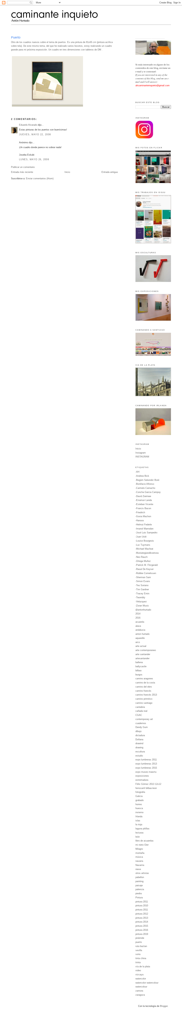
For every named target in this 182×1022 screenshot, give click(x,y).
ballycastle (140, 666)
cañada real (141, 711)
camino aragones (144, 678)
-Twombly (140, 597)
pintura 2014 (141, 921)
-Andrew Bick (142, 476)
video (138, 970)
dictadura (140, 735)
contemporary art (144, 719)
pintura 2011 (141, 901)
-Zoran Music (142, 605)
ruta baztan (141, 946)
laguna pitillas (142, 828)
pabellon (139, 877)
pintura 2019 (141, 934)
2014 (137, 613)
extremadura (141, 780)
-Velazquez (141, 601)
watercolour (141, 986)
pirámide (139, 938)
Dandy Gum (141, 727)
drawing (139, 747)
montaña (139, 853)
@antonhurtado (143, 609)
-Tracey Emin (142, 593)
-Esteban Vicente (144, 504)
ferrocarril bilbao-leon (146, 788)
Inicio (67, 172)
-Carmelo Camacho (145, 488)
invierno (139, 812)
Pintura (139, 897)
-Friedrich (140, 512)
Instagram (140, 452)
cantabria (140, 707)
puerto (138, 942)
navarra (139, 861)
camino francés (143, 690)
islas (137, 820)
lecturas (139, 832)
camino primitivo (143, 698)
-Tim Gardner (142, 589)
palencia (139, 889)
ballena (139, 662)
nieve (138, 869)
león (137, 836)
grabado (139, 800)
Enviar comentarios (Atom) (39, 178)
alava (138, 626)
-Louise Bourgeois (144, 540)
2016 (137, 617)
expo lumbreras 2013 (146, 763)
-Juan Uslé (140, 536)
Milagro (139, 849)
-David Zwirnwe (143, 496)
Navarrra (139, 865)
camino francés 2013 (146, 694)
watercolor (140, 978)
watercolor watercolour (146, 982)
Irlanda (138, 816)
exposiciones (142, 775)
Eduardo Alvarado (28, 124)
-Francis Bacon (143, 508)
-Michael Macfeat (144, 548)
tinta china (140, 958)
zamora (139, 990)
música (139, 857)
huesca (139, 808)
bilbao (138, 670)
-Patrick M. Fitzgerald (146, 565)
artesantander (142, 658)
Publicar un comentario (23, 167)
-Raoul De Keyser (144, 569)
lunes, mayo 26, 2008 (34, 159)
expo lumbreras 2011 (146, 759)
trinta (138, 962)
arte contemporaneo (145, 650)
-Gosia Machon (143, 516)
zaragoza (140, 994)
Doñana (139, 739)
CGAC (138, 715)
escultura (140, 751)
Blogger (164, 1006)
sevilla (138, 950)
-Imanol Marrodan (144, 528)
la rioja (138, 824)
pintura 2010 (141, 905)
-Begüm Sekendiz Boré (147, 480)
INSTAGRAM (142, 456)
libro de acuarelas (144, 840)
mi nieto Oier (142, 844)
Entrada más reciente (22, 172)
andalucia (140, 630)
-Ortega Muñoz (143, 561)
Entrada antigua (109, 172)
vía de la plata (142, 966)
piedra (138, 893)
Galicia (139, 796)
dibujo (138, 731)
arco (137, 642)
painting (139, 881)
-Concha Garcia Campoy (148, 492)
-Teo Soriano (141, 585)
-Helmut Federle (143, 524)
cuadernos (140, 723)
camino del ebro (143, 686)
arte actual (140, 646)
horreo (138, 804)
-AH (137, 471)
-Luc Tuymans (142, 545)
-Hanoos (139, 520)
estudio (139, 755)
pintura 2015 (141, 926)
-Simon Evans (142, 581)
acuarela (139, 622)
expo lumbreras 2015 (146, 767)
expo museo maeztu (145, 772)
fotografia (140, 792)
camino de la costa (145, 682)
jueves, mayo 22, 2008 (35, 134)
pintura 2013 (141, 918)
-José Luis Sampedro (146, 532)
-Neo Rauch (141, 557)
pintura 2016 (141, 930)
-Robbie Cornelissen (145, 573)
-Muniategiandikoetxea (147, 553)
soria (137, 954)
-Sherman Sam (143, 577)
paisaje (139, 885)
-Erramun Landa (143, 500)
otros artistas (142, 873)
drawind (139, 743)
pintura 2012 (141, 913)
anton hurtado (142, 634)
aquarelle (140, 638)
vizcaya (139, 974)
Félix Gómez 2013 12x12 (148, 784)
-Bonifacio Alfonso (144, 484)
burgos (138, 674)
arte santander (142, 654)
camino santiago (143, 703)
